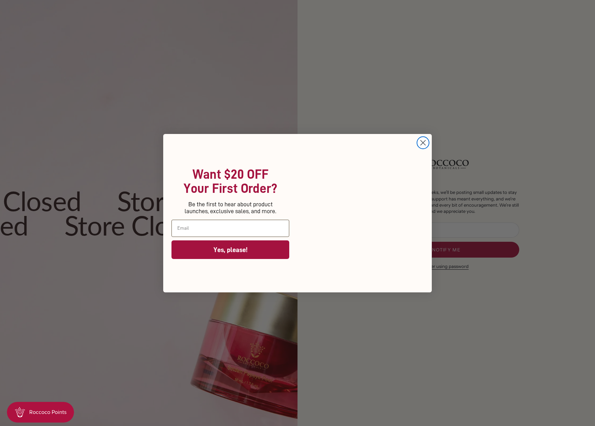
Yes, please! (230, 249)
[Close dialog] (423, 121)
